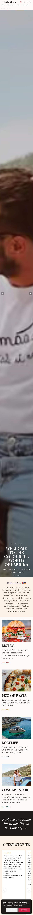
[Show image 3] (17, 575)
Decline (11, 910)
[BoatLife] (16, 728)
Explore (6, 662)
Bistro (3, 5)
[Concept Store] (16, 775)
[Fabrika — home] (9, 2)
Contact (9, 8)
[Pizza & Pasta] (16, 680)
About (3, 8)
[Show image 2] (15, 575)
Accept (24, 910)
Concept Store (25, 5)
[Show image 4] (18, 575)
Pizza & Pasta (10, 5)
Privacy (21, 905)
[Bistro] (16, 631)
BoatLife (17, 5)
